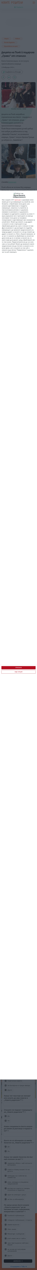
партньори (17, 200)
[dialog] (18, 635)
